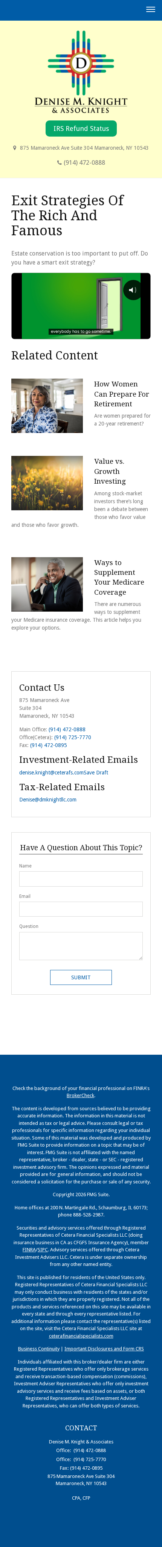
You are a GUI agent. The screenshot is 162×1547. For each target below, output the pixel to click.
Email (25, 896)
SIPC (43, 1249)
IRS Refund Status (81, 128)
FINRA (29, 1249)
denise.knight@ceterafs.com (51, 773)
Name (25, 866)
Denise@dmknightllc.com (47, 800)
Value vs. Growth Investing (110, 471)
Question (28, 926)
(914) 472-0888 (84, 162)
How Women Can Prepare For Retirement (121, 394)
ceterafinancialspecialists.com (81, 1336)
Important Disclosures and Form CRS (104, 1349)
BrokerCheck (80, 1095)
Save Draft (96, 773)
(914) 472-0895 (48, 745)
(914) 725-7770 (72, 737)
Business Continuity (39, 1349)
